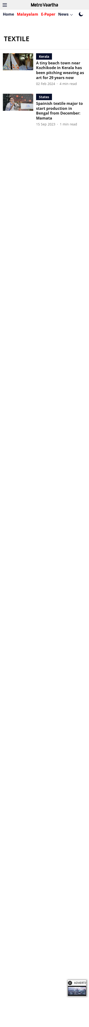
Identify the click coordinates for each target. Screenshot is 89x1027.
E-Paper (48, 14)
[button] (70, 983)
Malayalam (27, 14)
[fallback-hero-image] (19, 69)
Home (8, 14)
